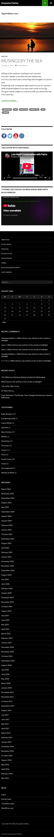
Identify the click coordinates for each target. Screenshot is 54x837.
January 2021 (6, 557)
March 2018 (6, 683)
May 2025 (5, 507)
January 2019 (6, 643)
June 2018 (5, 674)
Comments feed (7, 804)
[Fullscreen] (49, 178)
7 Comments (22, 65)
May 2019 (5, 624)
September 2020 (7, 570)
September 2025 (7, 498)
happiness (7, 109)
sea (43, 109)
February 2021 (7, 552)
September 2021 (7, 539)
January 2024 (6, 521)
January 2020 (6, 593)
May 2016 (5, 764)
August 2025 (6, 503)
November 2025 (7, 494)
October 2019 (6, 606)
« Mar (4, 322)
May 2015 (5, 778)
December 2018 (7, 647)
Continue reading (9, 100)
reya (3, 345)
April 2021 (5, 548)
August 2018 (6, 665)
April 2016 (5, 769)
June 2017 (5, 719)
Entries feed (6, 799)
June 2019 (5, 620)
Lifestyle (4, 427)
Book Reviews (6, 414)
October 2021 (6, 534)
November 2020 (7, 566)
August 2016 (6, 760)
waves (5, 112)
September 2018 (7, 661)
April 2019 (5, 629)
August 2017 (6, 710)
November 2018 (7, 652)
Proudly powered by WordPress (12, 834)
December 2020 (7, 561)
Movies (4, 436)
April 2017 (5, 728)
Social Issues (6, 244)
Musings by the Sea (21, 60)
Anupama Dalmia (9, 3)
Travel (4, 263)
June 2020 (5, 584)
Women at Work (7, 473)
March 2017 (6, 733)
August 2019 (6, 611)
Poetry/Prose (6, 258)
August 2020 (6, 575)
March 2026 (6, 489)
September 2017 (7, 706)
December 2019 (7, 597)
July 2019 (5, 615)
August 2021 (6, 543)
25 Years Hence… (8, 391)
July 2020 (5, 579)
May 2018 (5, 679)
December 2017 (7, 692)
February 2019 (7, 638)
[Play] (4, 178)
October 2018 (6, 656)
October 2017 (6, 701)
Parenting (5, 240)
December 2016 (7, 746)
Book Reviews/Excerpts (10, 267)
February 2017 (7, 737)
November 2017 (7, 697)
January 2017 (6, 742)
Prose (3, 455)
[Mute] (45, 178)
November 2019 (7, 602)
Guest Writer (6, 272)
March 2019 (6, 634)
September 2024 (7, 512)
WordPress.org (7, 808)
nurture (23, 109)
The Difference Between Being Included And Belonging (23, 377)
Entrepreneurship (8, 418)
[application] (27, 166)
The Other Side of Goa (10, 386)
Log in (3, 794)
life (15, 109)
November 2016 (7, 751)
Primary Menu (51, 3)
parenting (34, 109)
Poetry (4, 56)
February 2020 (7, 588)
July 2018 (5, 670)
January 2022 (6, 530)
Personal (5, 249)
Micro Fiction (6, 254)
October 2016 (6, 755)
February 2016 (7, 774)
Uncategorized (7, 468)
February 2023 (7, 525)
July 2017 (5, 715)
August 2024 (6, 516)
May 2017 (5, 724)
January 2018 (6, 688)
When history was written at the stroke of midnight (27, 345)
